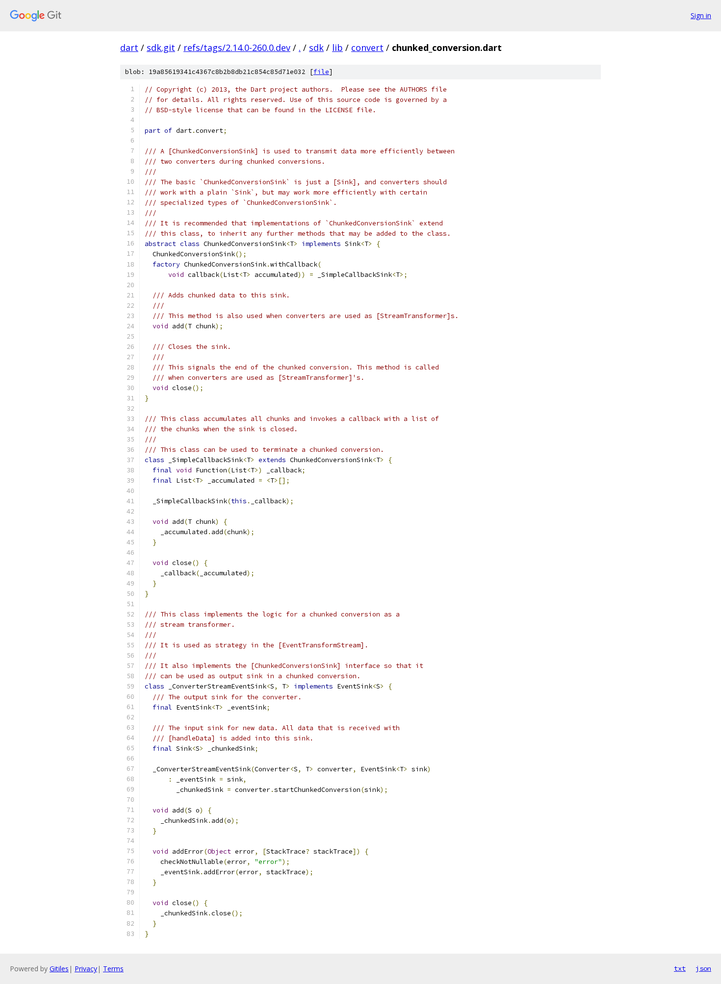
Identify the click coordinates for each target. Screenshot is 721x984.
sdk (316, 47)
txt (680, 968)
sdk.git (161, 47)
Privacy (86, 968)
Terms (113, 968)
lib (337, 47)
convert (367, 47)
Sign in (701, 15)
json (703, 968)
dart (129, 47)
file (321, 72)
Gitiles (59, 968)
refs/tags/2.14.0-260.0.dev (236, 47)
